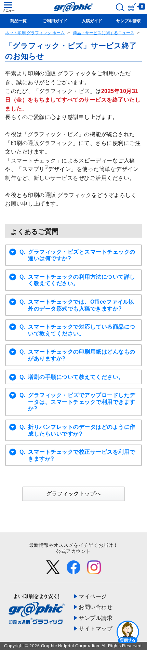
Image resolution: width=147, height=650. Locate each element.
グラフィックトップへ (73, 493)
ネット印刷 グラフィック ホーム (35, 32)
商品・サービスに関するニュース (103, 32)
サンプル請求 (95, 618)
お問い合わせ (95, 607)
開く (128, 631)
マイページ (93, 596)
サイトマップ (95, 629)
